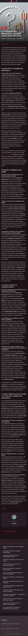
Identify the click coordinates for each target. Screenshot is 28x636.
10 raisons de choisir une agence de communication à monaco (11, 556)
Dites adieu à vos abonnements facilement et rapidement (13, 582)
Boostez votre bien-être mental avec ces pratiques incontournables (12, 603)
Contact (16, 628)
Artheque (4, 620)
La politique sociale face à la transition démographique (11, 551)
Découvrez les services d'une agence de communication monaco (12, 564)
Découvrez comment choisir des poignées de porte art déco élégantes (13, 573)
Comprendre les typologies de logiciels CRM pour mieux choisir (13, 586)
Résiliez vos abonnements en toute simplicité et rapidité (13, 547)
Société (4, 27)
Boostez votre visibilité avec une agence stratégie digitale (12, 569)
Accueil (2, 43)
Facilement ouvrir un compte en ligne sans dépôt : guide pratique (12, 599)
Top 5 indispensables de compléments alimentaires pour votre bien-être (11, 608)
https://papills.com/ (6, 154)
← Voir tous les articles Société (8, 531)
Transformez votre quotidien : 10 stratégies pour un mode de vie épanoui (14, 595)
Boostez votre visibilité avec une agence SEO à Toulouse (13, 577)
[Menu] (16, 1)
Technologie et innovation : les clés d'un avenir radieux (13, 560)
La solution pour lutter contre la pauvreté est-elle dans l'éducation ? (13, 590)
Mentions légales (9, 628)
